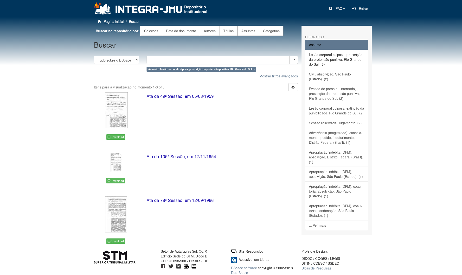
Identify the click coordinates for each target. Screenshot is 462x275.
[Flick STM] (194, 265)
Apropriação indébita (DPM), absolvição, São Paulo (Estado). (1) (336, 174)
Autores (210, 30)
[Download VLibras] (234, 259)
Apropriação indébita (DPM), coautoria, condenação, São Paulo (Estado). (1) (335, 210)
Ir (294, 59)
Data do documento (181, 30)
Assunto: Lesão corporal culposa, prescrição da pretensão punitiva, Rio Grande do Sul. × (201, 69)
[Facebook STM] (163, 265)
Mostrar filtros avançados (278, 76)
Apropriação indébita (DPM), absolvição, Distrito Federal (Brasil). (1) (336, 157)
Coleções (151, 30)
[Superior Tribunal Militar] (115, 257)
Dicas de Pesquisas (316, 268)
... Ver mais (317, 225)
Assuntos (248, 30)
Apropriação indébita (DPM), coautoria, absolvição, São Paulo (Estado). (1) (335, 191)
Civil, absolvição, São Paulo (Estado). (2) (330, 76)
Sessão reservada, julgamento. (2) (335, 122)
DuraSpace (239, 272)
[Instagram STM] (178, 265)
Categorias (271, 30)
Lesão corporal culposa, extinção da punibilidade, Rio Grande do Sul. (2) (336, 110)
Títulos (228, 30)
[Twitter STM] (170, 265)
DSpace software (244, 267)
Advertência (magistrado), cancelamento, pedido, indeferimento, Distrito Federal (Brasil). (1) (335, 137)
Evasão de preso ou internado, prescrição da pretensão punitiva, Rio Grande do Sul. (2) (334, 93)
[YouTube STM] (186, 265)
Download (117, 137)
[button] (336, 8)
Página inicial (114, 21)
